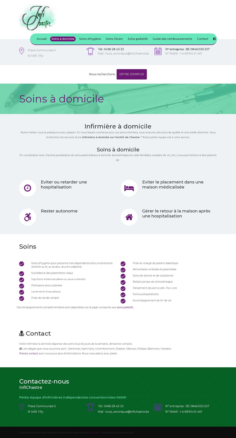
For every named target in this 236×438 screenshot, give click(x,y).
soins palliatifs (125, 307)
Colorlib (94, 432)
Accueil (42, 39)
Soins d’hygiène (90, 39)
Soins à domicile (62, 39)
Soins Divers (114, 39)
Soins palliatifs (138, 39)
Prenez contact (28, 353)
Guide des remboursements (172, 39)
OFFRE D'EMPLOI (131, 74)
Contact (202, 39)
